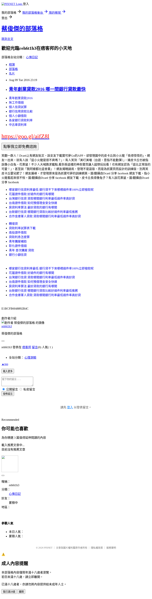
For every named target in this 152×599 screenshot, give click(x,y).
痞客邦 (26, 347)
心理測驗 (30, 357)
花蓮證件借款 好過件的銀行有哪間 (31, 194)
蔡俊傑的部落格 (22, 28)
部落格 (13, 69)
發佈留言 (8, 393)
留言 (35, 347)
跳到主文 (7, 39)
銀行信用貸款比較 (21, 111)
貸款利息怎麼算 (19, 237)
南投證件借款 (18, 232)
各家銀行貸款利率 (21, 120)
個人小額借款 (18, 115)
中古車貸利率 (18, 124)
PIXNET (48, 547)
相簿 (12, 64)
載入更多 (8, 371)
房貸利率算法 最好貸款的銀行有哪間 (33, 207)
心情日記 (32, 57)
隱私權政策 (97, 547)
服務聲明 (111, 547)
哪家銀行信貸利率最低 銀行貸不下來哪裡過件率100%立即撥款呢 (51, 189)
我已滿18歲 (9, 591)
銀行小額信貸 (18, 254)
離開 (21, 591)
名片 (12, 73)
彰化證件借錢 (18, 245)
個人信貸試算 (18, 107)
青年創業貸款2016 (21, 98)
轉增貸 (13, 223)
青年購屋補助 (18, 241)
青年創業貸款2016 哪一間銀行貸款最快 (47, 89)
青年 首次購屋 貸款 (21, 250)
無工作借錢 (16, 102)
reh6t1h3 (6, 326)
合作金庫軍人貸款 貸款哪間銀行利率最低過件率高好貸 (45, 216)
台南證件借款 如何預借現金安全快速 (33, 203)
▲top (4, 364)
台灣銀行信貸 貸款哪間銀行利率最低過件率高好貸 (42, 198)
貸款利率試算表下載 (22, 228)
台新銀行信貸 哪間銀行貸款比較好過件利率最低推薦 (43, 211)
